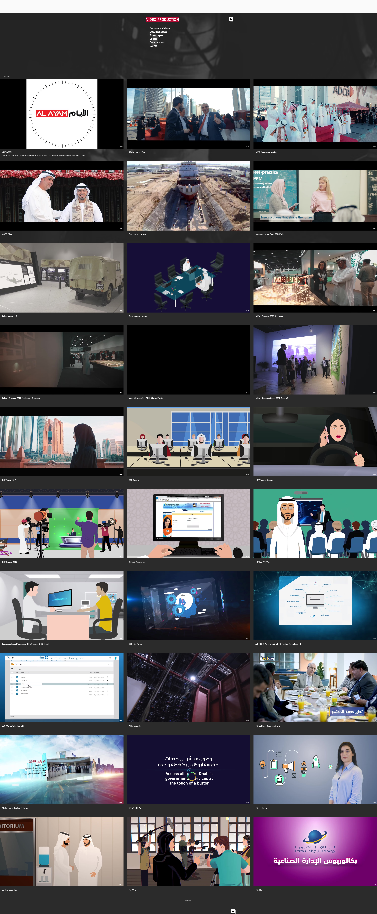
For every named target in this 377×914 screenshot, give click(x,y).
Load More (188, 900)
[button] (6, 76)
